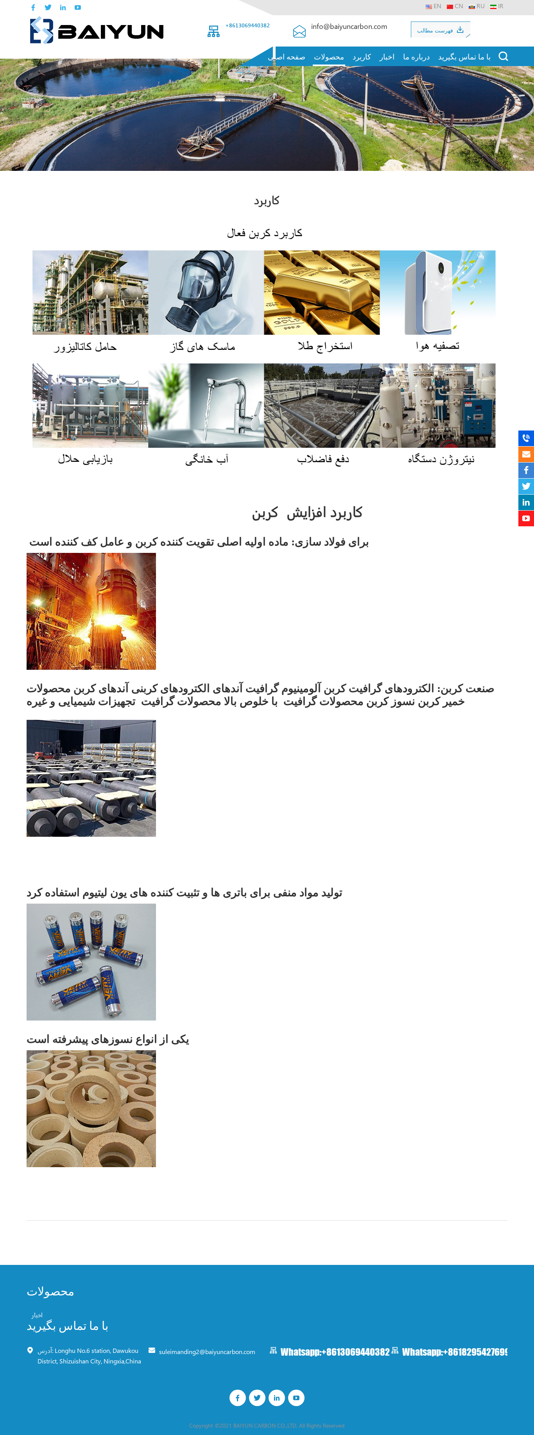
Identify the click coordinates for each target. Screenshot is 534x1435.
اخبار (387, 56)
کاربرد (362, 56)
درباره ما (416, 56)
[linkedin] (63, 7)
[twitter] (48, 7)
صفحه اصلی (286, 56)
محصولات (329, 56)
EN (436, 6)
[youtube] (78, 7)
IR (500, 6)
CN (458, 6)
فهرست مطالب (435, 30)
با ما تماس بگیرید (464, 56)
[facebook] (33, 7)
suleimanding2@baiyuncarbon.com (207, 1351)
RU (480, 6)
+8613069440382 (247, 25)
